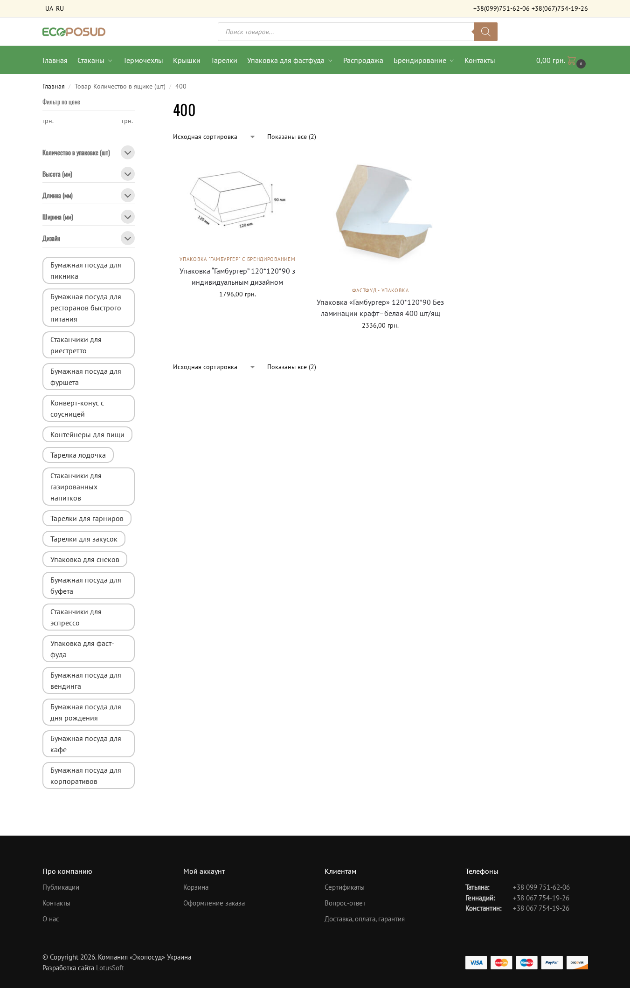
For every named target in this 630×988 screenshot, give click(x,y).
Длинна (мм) (57, 196)
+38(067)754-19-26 (560, 8)
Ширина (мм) (57, 217)
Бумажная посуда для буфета (85, 585)
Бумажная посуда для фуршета (85, 376)
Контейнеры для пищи (87, 434)
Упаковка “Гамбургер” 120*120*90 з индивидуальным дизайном (237, 276)
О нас (50, 918)
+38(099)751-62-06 (501, 8)
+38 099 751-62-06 (541, 887)
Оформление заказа (214, 903)
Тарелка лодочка (78, 455)
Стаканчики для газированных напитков (76, 486)
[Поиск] (486, 31)
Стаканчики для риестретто (76, 345)
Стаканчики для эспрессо (76, 617)
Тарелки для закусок (84, 538)
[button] (562, 60)
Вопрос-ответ (345, 903)
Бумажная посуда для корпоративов (85, 775)
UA (49, 8)
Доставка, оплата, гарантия (365, 918)
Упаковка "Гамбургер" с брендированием (237, 259)
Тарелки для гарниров (87, 518)
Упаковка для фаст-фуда (82, 648)
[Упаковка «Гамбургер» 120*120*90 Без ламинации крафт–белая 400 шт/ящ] (380, 217)
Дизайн (51, 239)
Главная (53, 86)
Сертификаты (345, 887)
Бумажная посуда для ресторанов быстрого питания (85, 307)
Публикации (60, 887)
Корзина (195, 887)
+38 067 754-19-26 (541, 897)
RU (60, 8)
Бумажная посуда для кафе (85, 744)
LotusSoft (110, 967)
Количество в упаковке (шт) (76, 153)
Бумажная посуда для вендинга (85, 680)
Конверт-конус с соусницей (77, 408)
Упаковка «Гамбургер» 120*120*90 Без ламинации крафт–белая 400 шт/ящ (380, 307)
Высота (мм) (57, 174)
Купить (380, 345)
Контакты (56, 903)
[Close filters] (137, 104)
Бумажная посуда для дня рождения (85, 712)
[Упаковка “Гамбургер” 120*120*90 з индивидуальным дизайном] (237, 201)
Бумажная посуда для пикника (85, 270)
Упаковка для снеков (84, 559)
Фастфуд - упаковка (380, 290)
